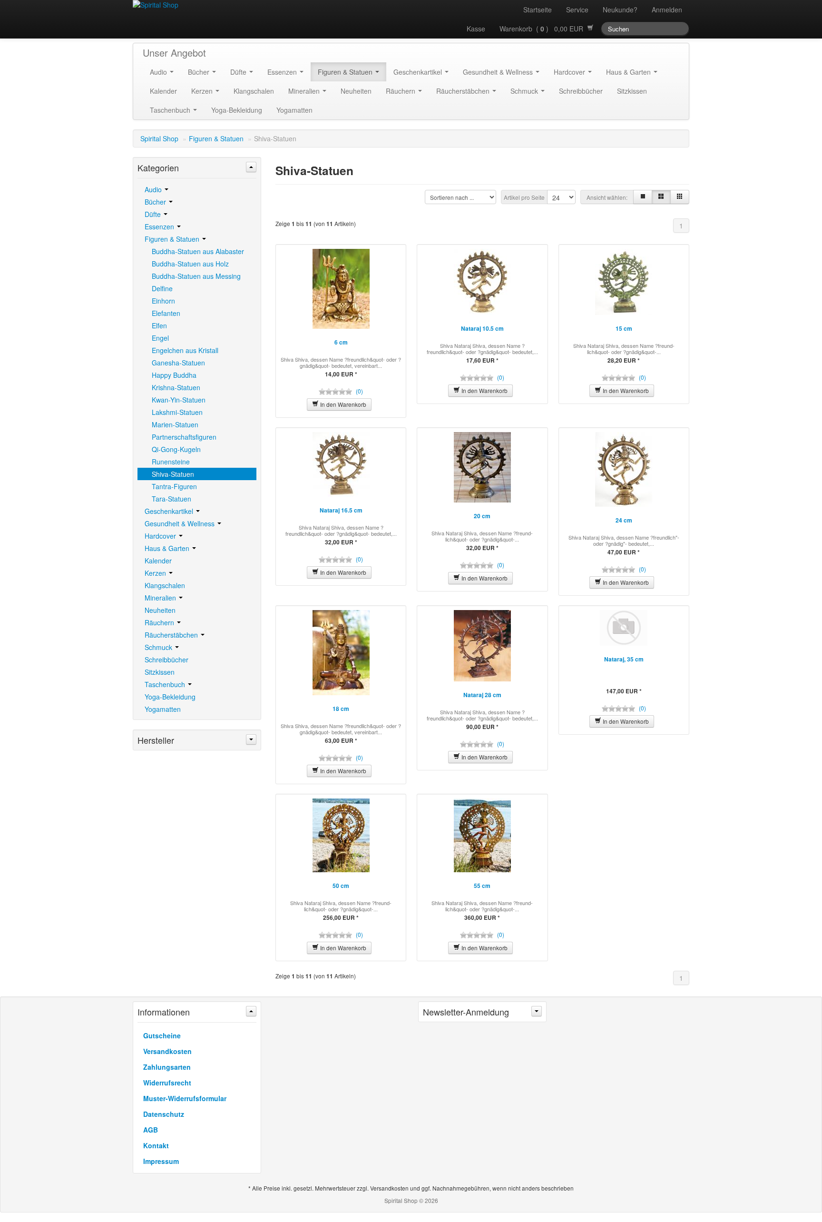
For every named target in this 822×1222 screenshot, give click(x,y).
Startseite (537, 9)
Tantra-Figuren (174, 486)
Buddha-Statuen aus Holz (190, 263)
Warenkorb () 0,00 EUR (543, 28)
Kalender (163, 91)
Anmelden (667, 9)
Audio (159, 72)
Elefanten (166, 313)
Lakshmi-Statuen (177, 412)
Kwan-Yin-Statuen (179, 399)
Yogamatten (294, 110)
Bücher (199, 72)
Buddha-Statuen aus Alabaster (198, 251)
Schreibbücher (581, 91)
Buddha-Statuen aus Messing (196, 276)
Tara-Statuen (171, 498)
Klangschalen (254, 91)
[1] (642, 197)
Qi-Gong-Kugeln (176, 449)
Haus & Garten (629, 72)
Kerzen (203, 91)
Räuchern (401, 91)
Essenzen (283, 72)
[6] (679, 197)
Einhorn (163, 301)
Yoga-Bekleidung (236, 110)
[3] (661, 197)
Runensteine (171, 461)
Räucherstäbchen (463, 91)
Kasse (476, 28)
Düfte (239, 72)
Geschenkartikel (418, 72)
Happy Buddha (174, 375)
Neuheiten (356, 91)
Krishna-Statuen (176, 387)
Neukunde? (620, 9)
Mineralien (305, 91)
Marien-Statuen (175, 424)
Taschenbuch (171, 110)
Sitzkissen (632, 91)
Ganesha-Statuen (178, 362)
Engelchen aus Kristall (185, 350)
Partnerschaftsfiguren (184, 437)
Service (577, 9)
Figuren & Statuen (346, 72)
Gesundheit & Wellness (499, 72)
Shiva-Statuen (173, 474)
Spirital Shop (159, 138)
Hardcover (570, 72)
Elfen (159, 325)
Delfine (162, 288)
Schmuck (525, 91)
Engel (160, 338)
